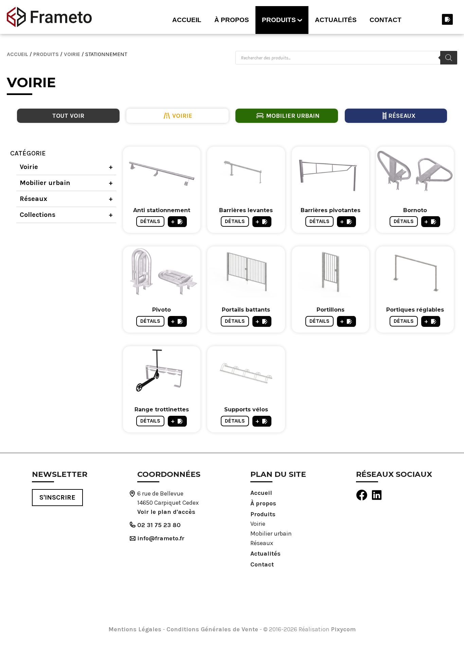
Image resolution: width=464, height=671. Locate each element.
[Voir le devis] (447, 19)
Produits (279, 19)
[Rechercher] (448, 57)
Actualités (336, 19)
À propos (231, 19)
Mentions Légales (134, 629)
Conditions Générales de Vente (212, 629)
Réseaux (33, 199)
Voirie (72, 54)
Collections (37, 215)
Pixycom (343, 629)
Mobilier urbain (45, 183)
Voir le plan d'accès (166, 512)
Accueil (186, 19)
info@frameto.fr (160, 538)
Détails (150, 221)
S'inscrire (57, 497)
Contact (385, 19)
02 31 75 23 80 (159, 525)
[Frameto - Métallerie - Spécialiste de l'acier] (49, 17)
